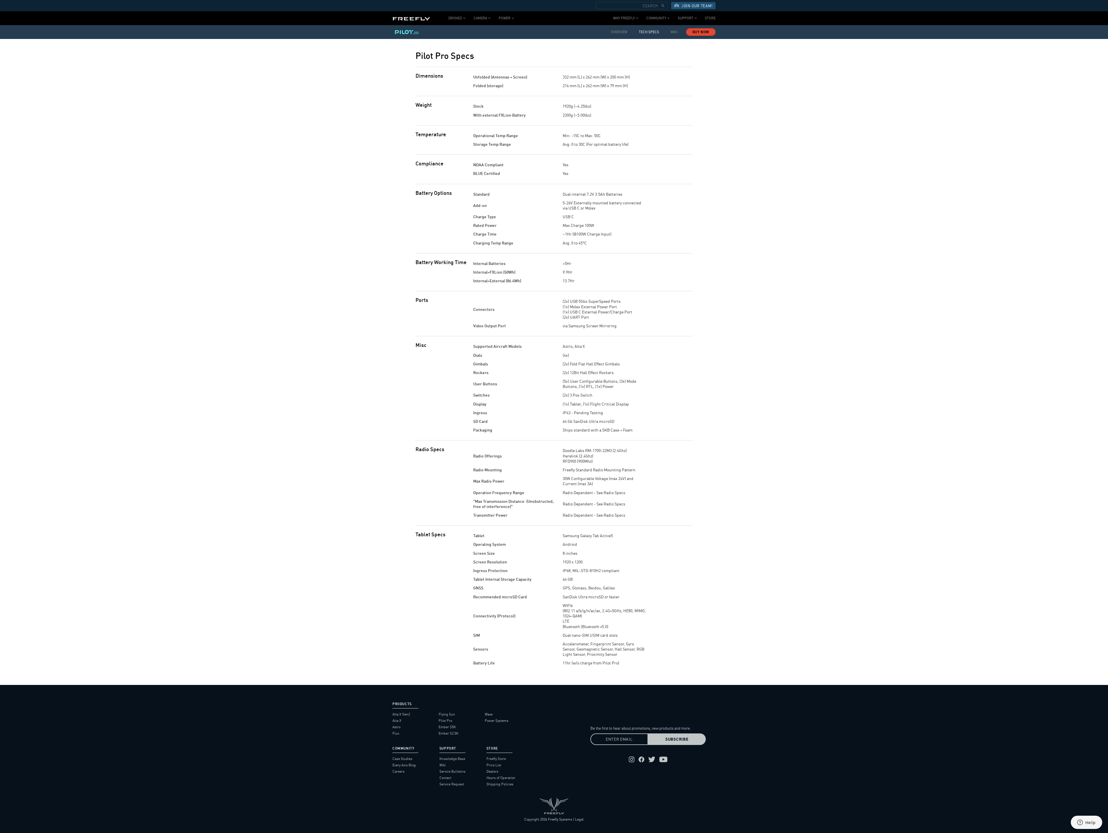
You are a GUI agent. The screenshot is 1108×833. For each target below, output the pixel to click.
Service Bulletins (452, 771)
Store (710, 18)
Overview (619, 32)
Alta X (396, 720)
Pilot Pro (445, 720)
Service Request (451, 784)
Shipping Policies (499, 784)
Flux (395, 733)
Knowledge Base (452, 759)
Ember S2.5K (448, 733)
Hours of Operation (500, 778)
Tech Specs (649, 32)
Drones (455, 18)
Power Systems (496, 720)
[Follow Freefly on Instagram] (632, 759)
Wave (489, 714)
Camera (480, 18)
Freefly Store (496, 759)
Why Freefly (624, 18)
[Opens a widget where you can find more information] (1086, 823)
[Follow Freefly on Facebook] (641, 759)
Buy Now (700, 32)
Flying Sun (447, 714)
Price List (493, 765)
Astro (396, 727)
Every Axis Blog (404, 765)
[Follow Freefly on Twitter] (651, 759)
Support (685, 18)
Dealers (492, 771)
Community (656, 18)
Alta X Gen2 (401, 714)
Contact (445, 778)
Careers (398, 771)
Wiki (674, 32)
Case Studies (402, 759)
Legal (579, 819)
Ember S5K (447, 727)
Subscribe (676, 739)
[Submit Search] (662, 5)
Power (504, 18)
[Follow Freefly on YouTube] (663, 759)
